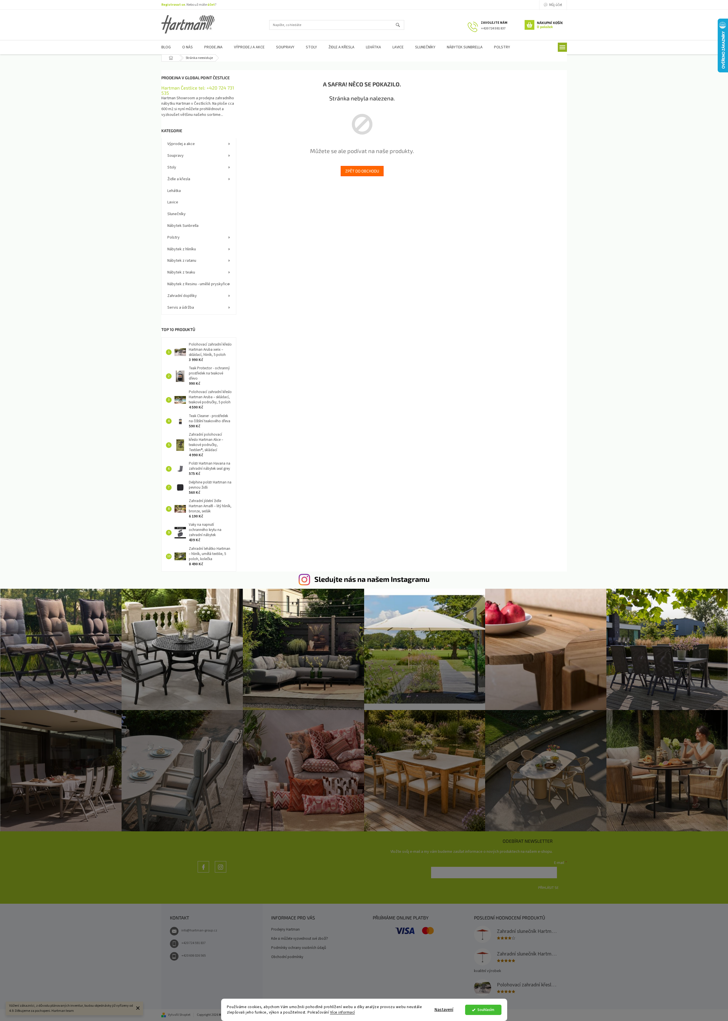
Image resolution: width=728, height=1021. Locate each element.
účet (211, 4)
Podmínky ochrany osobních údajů (298, 947)
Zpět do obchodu (362, 170)
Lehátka (174, 191)
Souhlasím (485, 1009)
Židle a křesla (178, 179)
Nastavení (444, 1010)
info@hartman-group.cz (199, 930)
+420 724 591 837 (193, 943)
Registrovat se (173, 4)
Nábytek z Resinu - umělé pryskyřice (198, 284)
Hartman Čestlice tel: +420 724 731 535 (197, 90)
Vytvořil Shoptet (179, 1014)
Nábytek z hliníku (181, 249)
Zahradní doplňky (182, 296)
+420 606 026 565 (193, 955)
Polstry (173, 237)
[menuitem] (166, 47)
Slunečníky (176, 214)
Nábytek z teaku (181, 272)
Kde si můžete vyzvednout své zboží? (299, 938)
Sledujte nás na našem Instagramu (372, 579)
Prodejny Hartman (285, 929)
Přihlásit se (548, 887)
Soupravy (175, 155)
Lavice (172, 202)
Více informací (342, 1012)
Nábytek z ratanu (181, 260)
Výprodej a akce (181, 144)
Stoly (171, 167)
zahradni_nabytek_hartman (220, 872)
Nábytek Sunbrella (183, 226)
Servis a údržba (180, 307)
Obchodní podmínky (287, 956)
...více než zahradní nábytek (203, 872)
